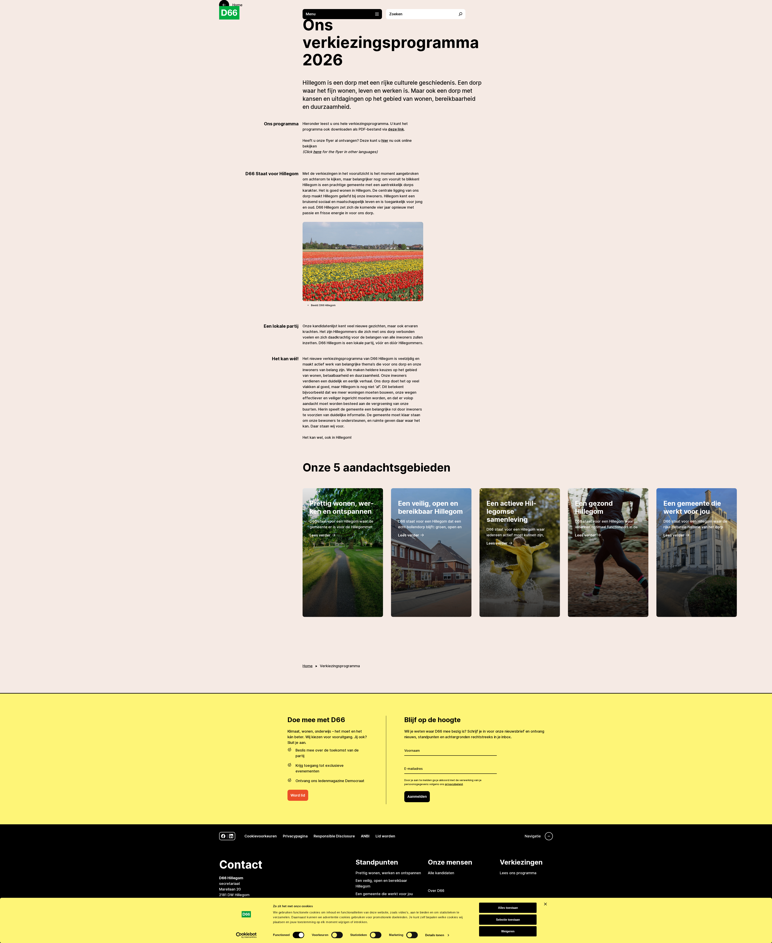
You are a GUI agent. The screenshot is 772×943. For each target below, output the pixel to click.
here (317, 152)
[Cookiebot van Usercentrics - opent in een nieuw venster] (246, 935)
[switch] (337, 935)
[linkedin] (231, 836)
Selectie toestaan (508, 919)
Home (308, 666)
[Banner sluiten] (545, 904)
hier (384, 140)
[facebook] (223, 836)
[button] (344, 14)
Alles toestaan (508, 907)
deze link (396, 129)
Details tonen (434, 935)
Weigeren (507, 931)
